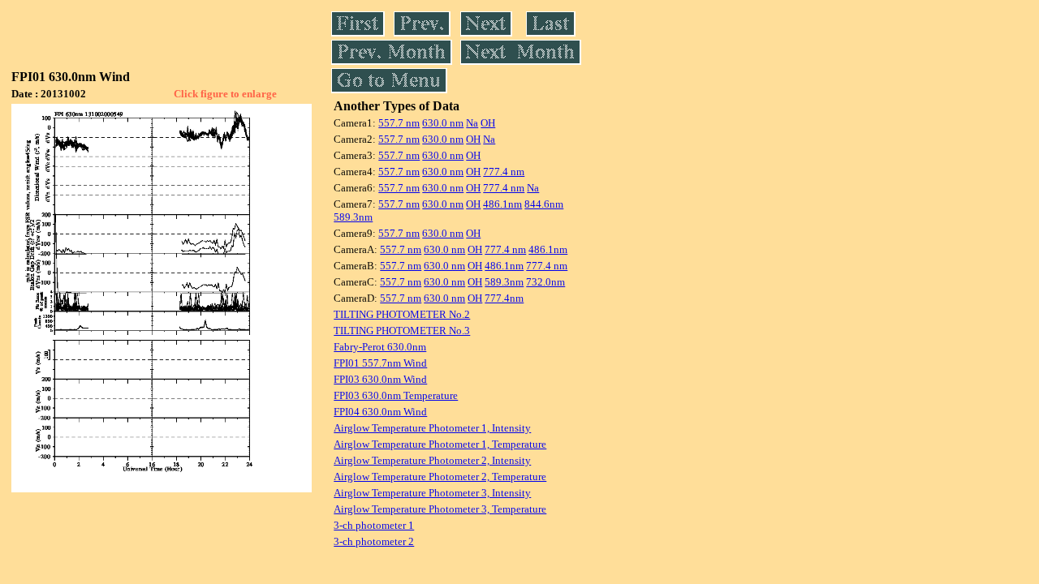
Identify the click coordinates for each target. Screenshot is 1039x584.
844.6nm (543, 204)
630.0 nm (442, 123)
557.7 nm (399, 123)
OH (488, 123)
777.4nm (504, 298)
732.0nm (545, 282)
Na (472, 123)
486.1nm (502, 204)
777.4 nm (503, 171)
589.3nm (353, 217)
